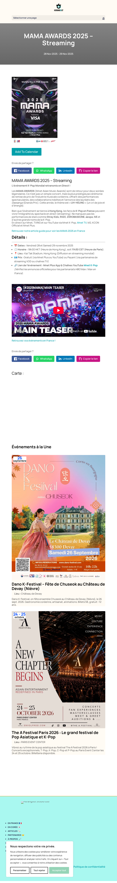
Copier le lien (90, 170)
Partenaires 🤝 (16, 835)
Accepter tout (59, 870)
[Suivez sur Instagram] (9, 811)
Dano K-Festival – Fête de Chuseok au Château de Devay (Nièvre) (58, 586)
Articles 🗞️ (14, 831)
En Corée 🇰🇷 (14, 827)
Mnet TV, (82, 222)
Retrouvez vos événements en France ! (33, 340)
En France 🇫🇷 (15, 823)
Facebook (23, 170)
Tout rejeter (39, 870)
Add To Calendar (26, 152)
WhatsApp (46, 170)
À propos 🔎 (14, 839)
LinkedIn (67, 170)
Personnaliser (19, 870)
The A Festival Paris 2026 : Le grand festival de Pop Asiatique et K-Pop (55, 735)
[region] (39, 859)
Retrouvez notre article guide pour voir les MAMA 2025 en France (48, 231)
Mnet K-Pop (91, 265)
